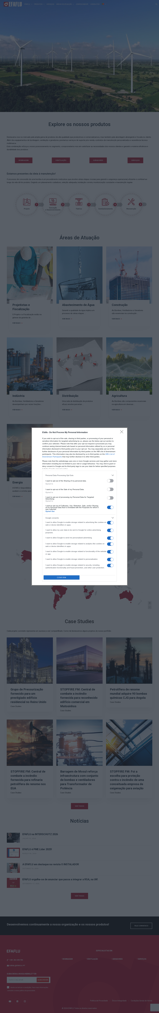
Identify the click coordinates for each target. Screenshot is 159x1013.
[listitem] (79, 475)
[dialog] (79, 506)
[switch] (110, 480)
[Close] (122, 432)
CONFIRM (61, 577)
